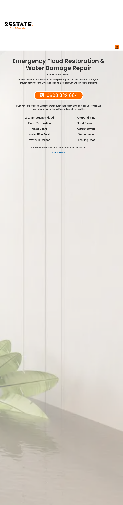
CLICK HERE (58, 152)
